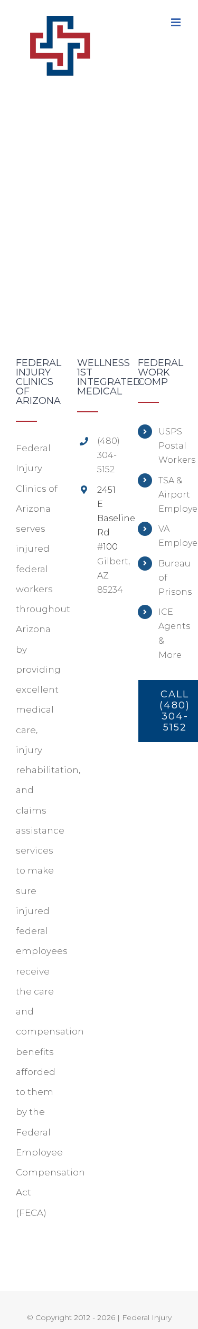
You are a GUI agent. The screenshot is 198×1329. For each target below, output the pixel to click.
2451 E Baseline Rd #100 (109, 518)
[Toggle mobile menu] (176, 22)
